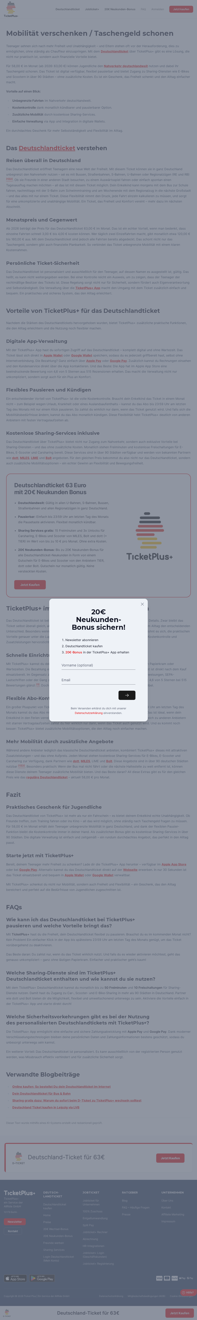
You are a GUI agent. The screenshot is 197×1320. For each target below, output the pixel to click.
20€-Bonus (73, 652)
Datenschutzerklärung (89, 713)
